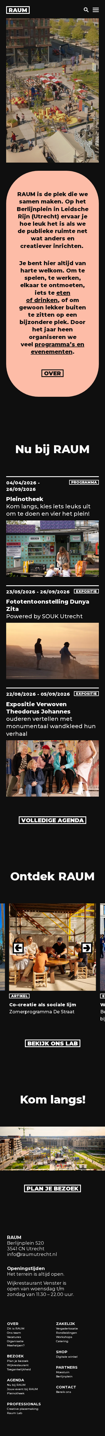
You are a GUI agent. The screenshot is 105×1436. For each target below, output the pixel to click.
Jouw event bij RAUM (22, 1389)
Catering (62, 1341)
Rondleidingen (66, 1333)
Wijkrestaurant (18, 1365)
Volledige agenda (52, 820)
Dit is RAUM (15, 1328)
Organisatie (15, 1341)
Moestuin (62, 1372)
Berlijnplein (64, 1376)
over (52, 373)
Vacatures (14, 1337)
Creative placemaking (22, 1409)
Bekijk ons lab (52, 1043)
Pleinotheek (15, 1393)
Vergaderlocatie (67, 1328)
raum (18, 10)
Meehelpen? (16, 1345)
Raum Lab (14, 1413)
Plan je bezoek (52, 1188)
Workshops (64, 1337)
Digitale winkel (67, 1357)
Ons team (14, 1333)
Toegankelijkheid (19, 1369)
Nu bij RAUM (16, 1385)
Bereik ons (63, 1392)
